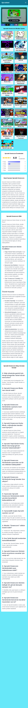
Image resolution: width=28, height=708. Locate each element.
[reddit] (25, 25)
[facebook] (3, 25)
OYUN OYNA (15, 20)
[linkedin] (12, 25)
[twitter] (7, 25)
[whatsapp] (20, 25)
